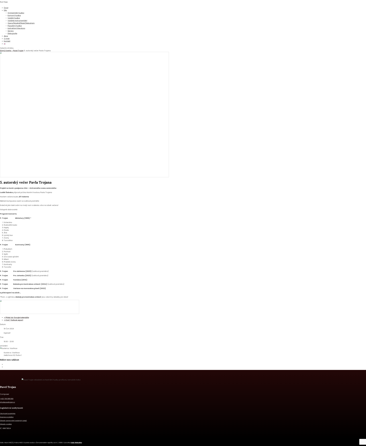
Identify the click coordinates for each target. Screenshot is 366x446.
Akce (6, 36)
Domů (3, 50)
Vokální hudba (14, 18)
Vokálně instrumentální (17, 20)
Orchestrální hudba (16, 13)
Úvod (6, 8)
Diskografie (12, 33)
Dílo (5, 10)
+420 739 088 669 (6, 399)
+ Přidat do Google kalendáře (16, 317)
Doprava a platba (6, 417)
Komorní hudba (14, 15)
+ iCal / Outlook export (13, 320)
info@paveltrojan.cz (7, 402)
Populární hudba (15, 26)
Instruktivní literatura (16, 28)
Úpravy (11, 31)
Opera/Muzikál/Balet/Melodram (21, 23)
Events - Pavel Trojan (14, 50)
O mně (6, 38)
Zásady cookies (6, 424)
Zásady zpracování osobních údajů (13, 421)
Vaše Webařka (76, 443)
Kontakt (7, 41)
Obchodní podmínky (7, 413)
